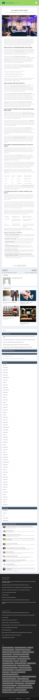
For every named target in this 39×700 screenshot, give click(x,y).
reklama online (5, 520)
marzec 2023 (5, 407)
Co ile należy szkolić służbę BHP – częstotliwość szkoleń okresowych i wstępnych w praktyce (19, 339)
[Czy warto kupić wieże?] (19, 25)
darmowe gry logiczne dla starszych (22, 649)
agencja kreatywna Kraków (8, 647)
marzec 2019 (5, 449)
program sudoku (6, 672)
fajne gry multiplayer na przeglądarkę (10, 656)
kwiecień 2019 (5, 447)
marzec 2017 (5, 499)
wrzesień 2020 (5, 429)
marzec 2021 (5, 419)
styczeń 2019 (5, 454)
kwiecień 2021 (5, 417)
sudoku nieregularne (19, 683)
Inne (3, 515)
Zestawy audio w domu (24, 323)
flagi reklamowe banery (24, 656)
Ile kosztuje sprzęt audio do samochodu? (13, 534)
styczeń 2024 (5, 384)
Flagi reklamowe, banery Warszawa (8, 637)
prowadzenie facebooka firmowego (29, 676)
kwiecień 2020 (5, 437)
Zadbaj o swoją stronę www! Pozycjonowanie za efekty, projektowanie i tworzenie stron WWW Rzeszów (18, 603)
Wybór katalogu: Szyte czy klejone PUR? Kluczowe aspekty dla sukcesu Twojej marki (17, 632)
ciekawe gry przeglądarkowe (8, 649)
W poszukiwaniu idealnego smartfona (12, 245)
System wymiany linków (10, 564)
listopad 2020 (5, 424)
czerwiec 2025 (5, 372)
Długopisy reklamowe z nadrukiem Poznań (9, 620)
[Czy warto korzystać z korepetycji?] (11, 295)
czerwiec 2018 (5, 472)
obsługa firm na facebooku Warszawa (10, 667)
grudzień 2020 (5, 422)
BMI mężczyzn (30, 647)
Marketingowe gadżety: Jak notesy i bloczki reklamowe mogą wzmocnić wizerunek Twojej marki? (19, 625)
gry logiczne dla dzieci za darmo (9, 658)
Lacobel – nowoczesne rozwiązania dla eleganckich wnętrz (13, 342)
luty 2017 (4, 502)
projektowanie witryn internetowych (10, 674)
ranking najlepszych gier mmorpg (9, 678)
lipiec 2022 (5, 412)
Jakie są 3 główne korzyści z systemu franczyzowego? (15, 547)
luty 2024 (4, 382)
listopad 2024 (5, 374)
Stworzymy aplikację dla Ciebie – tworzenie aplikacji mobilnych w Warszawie (15, 599)
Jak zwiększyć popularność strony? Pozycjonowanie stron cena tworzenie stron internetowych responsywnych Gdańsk (18, 582)
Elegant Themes (19, 698)
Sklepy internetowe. (5, 578)
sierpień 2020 (5, 432)
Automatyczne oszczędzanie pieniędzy (12, 234)
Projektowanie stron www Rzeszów (18, 672)
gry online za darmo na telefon (23, 658)
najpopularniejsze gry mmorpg (24, 665)
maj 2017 (4, 494)
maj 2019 (4, 444)
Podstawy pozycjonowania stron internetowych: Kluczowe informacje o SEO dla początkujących (20, 569)
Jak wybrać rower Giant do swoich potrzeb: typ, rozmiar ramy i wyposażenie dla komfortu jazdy (19, 337)
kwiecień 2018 (5, 477)
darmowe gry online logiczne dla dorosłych (11, 652)
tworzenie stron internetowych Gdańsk (24, 687)
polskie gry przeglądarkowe (8, 669)
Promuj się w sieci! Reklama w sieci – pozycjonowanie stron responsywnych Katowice (17, 587)
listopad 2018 (5, 459)
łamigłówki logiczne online (22, 692)
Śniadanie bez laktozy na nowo (11, 555)
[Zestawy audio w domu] (28, 314)
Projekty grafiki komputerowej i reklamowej (11, 676)
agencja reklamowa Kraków (20, 647)
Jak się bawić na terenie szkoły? (10, 238)
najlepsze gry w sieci (31, 663)
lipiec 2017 (5, 489)
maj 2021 (4, 414)
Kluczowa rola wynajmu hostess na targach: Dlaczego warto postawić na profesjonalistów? (18, 615)
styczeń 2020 (5, 439)
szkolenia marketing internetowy (25, 685)
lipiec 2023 (5, 397)
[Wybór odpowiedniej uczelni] (11, 311)
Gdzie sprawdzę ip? (5, 594)
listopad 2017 (5, 484)
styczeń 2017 (5, 504)
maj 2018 (4, 474)
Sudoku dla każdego (9, 551)
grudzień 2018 (5, 457)
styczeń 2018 (5, 482)
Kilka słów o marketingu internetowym (9, 597)
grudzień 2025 (5, 369)
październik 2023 (6, 389)
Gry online (5, 513)
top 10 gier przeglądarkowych (9, 687)
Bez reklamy (26, 12)
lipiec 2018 (5, 469)
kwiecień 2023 (5, 404)
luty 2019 (4, 452)
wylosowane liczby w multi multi (9, 692)
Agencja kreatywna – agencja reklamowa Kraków (10, 622)
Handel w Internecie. (9, 530)
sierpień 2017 (5, 487)
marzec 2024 (5, 379)
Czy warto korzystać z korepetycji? (9, 302)
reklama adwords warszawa (23, 678)
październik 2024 (6, 377)
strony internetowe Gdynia (8, 683)
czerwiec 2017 (5, 492)
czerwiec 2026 (5, 367)
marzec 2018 (5, 479)
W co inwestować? (5, 617)
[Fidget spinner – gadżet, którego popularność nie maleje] (28, 295)
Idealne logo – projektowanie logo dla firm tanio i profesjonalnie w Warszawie (16, 589)
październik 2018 (6, 462)
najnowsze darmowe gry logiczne (9, 665)
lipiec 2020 (5, 434)
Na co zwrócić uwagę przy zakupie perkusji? (9, 627)
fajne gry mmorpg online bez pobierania (21, 654)
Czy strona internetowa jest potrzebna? (9, 592)
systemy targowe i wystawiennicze (9, 685)
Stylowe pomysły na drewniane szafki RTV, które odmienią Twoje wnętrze (16, 344)
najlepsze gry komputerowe (20, 663)
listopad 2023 (5, 387)
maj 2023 (4, 402)
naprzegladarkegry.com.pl (14, 12)
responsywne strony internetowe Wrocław (11, 681)
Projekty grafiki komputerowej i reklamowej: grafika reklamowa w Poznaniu (15, 584)
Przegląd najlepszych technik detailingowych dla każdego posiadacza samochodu (17, 347)
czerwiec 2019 (5, 442)
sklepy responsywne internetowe (28, 681)
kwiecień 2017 (5, 497)
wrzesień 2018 (5, 464)
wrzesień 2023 (5, 392)
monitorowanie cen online (8, 663)
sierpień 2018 (5, 467)
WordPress (28, 698)
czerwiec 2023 (5, 399)
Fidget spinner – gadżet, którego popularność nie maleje (26, 303)
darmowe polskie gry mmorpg (28, 652)
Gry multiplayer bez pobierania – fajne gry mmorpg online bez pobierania (19, 526)
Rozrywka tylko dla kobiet (9, 241)
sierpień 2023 (5, 394)
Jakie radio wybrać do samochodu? (11, 249)
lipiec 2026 (5, 364)
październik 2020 (6, 427)
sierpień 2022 (5, 409)
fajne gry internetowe (7, 654)
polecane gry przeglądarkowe (25, 667)
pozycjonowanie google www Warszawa (23, 669)
